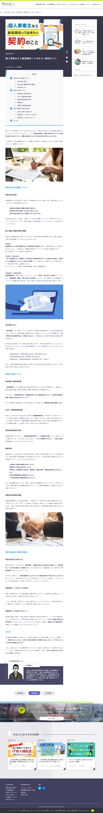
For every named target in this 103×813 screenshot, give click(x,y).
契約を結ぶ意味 (22, 81)
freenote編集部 (55, 766)
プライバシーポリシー (27, 788)
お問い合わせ (24, 795)
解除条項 (20, 102)
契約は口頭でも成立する (24, 112)
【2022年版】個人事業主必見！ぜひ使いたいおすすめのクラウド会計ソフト (51, 761)
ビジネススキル (73, 4)
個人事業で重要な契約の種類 (26, 84)
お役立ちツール (96, 4)
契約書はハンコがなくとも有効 (26, 115)
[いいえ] (101, 810)
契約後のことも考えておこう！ (26, 118)
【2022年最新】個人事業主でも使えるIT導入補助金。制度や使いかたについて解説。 (22, 761)
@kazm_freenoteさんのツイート (84, 76)
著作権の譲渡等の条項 (24, 99)
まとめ (16, 121)
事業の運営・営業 (40, 4)
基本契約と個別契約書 (24, 94)
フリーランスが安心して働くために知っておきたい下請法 (81, 761)
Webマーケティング (62, 4)
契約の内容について (20, 90)
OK (92, 810)
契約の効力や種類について (22, 78)
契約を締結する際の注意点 (22, 108)
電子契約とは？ (22, 87)
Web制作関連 (50, 4)
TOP (1, 12)
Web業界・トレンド (85, 4)
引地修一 (23, 766)
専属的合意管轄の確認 (24, 105)
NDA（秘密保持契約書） (24, 96)
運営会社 (23, 792)
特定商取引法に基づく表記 (28, 790)
